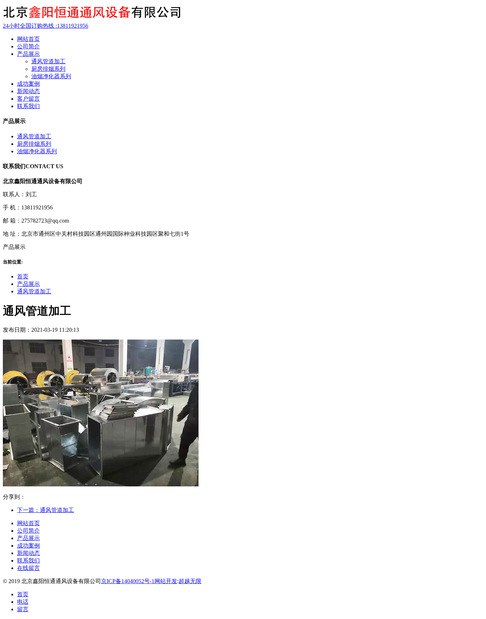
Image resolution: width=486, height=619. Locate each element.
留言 (22, 609)
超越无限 (190, 581)
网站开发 (165, 581)
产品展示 (28, 284)
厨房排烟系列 (48, 69)
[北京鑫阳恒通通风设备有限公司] (92, 19)
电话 (22, 602)
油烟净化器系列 (51, 76)
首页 (22, 276)
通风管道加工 (48, 61)
